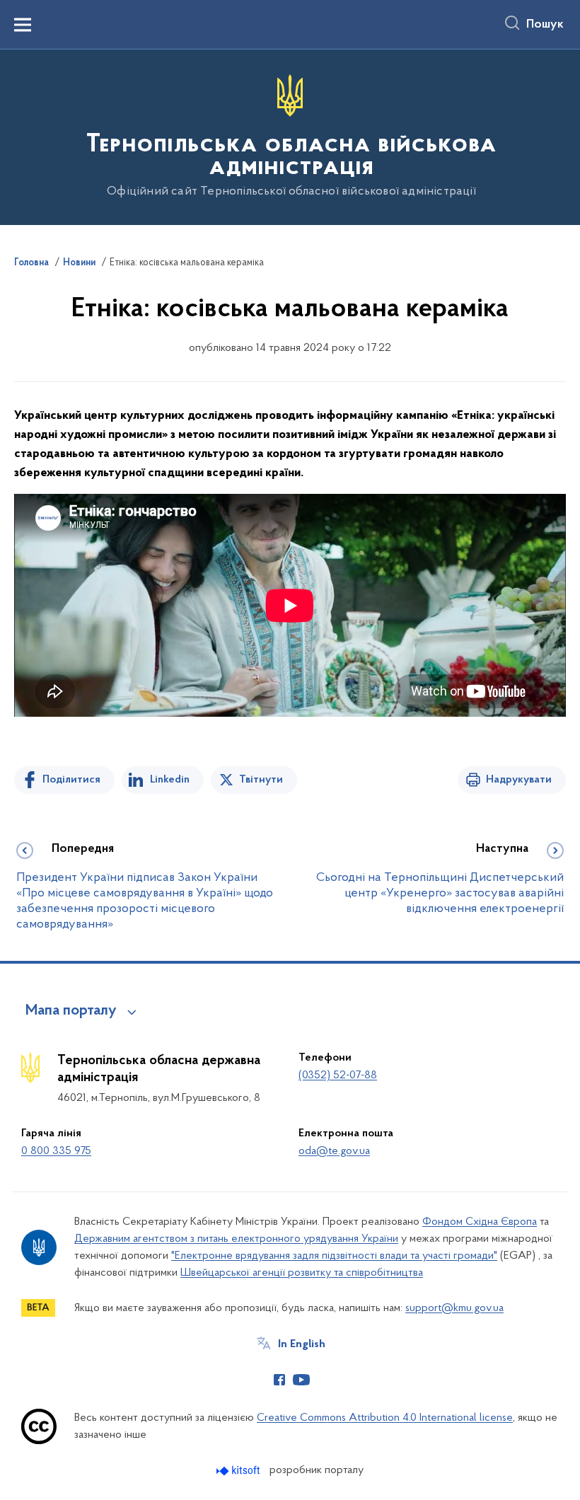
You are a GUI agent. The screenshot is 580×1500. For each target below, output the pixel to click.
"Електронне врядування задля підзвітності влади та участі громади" (334, 1256)
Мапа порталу (71, 1011)
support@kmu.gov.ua (454, 1308)
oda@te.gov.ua (334, 1151)
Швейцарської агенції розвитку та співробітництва (301, 1273)
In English (301, 1344)
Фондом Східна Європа (479, 1222)
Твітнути (261, 779)
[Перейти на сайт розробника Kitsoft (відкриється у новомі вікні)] (239, 1470)
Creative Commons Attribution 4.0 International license (385, 1418)
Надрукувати (519, 779)
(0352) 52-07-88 (337, 1075)
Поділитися (71, 779)
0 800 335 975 (56, 1151)
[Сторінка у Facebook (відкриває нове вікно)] (279, 1379)
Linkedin (170, 779)
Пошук (545, 24)
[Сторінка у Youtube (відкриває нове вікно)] (301, 1379)
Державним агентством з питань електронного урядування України (236, 1239)
